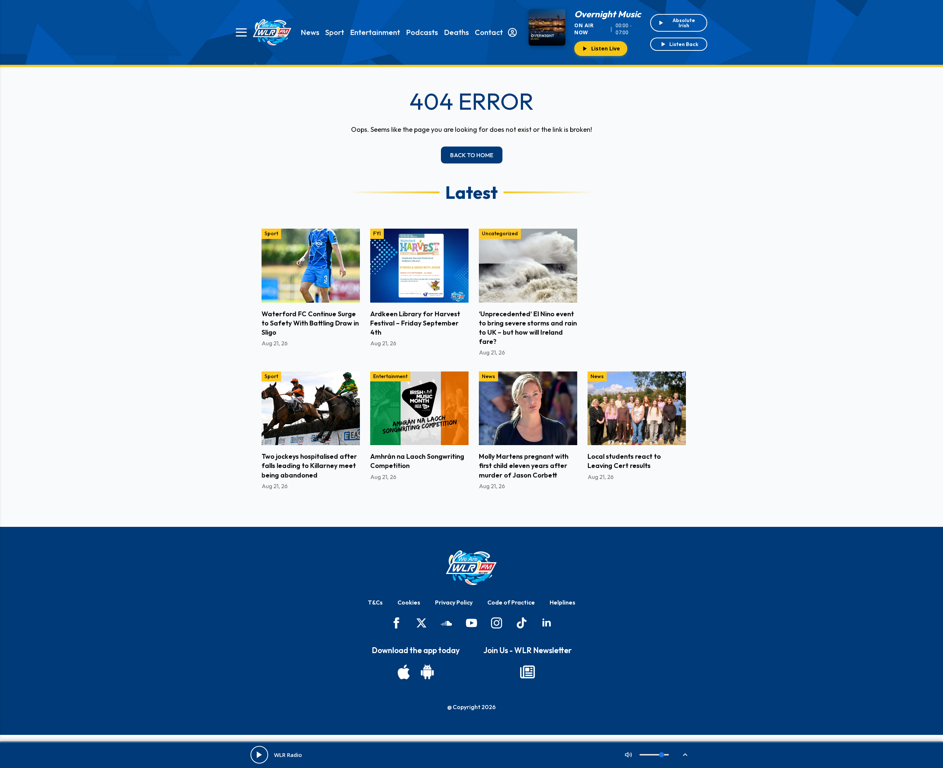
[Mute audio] (628, 755)
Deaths (456, 32)
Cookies (408, 602)
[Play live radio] (259, 755)
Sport (334, 32)
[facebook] (396, 623)
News (310, 32)
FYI (377, 233)
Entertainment (375, 32)
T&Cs (375, 602)
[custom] (446, 623)
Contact (489, 32)
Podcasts (422, 32)
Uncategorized (500, 233)
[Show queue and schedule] (685, 754)
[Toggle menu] (241, 32)
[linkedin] (546, 623)
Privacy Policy (454, 602)
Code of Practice (511, 602)
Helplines (562, 602)
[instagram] (496, 623)
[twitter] (421, 623)
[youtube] (471, 623)
